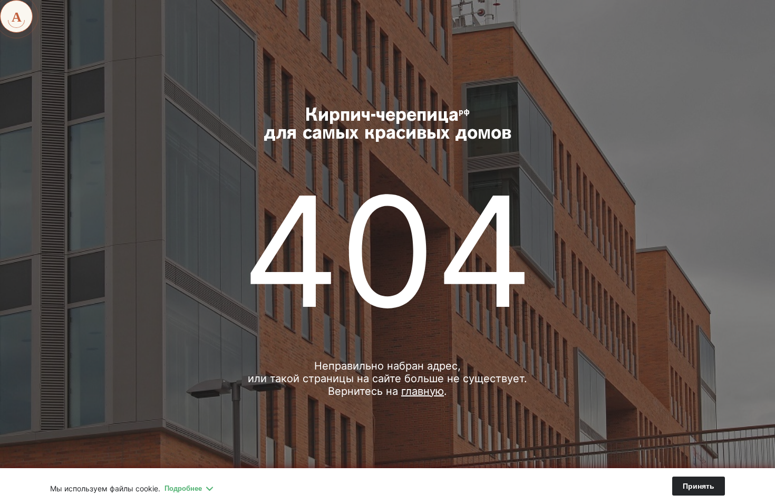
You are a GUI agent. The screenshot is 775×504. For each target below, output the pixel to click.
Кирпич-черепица (387, 125)
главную (422, 391)
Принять (698, 486)
